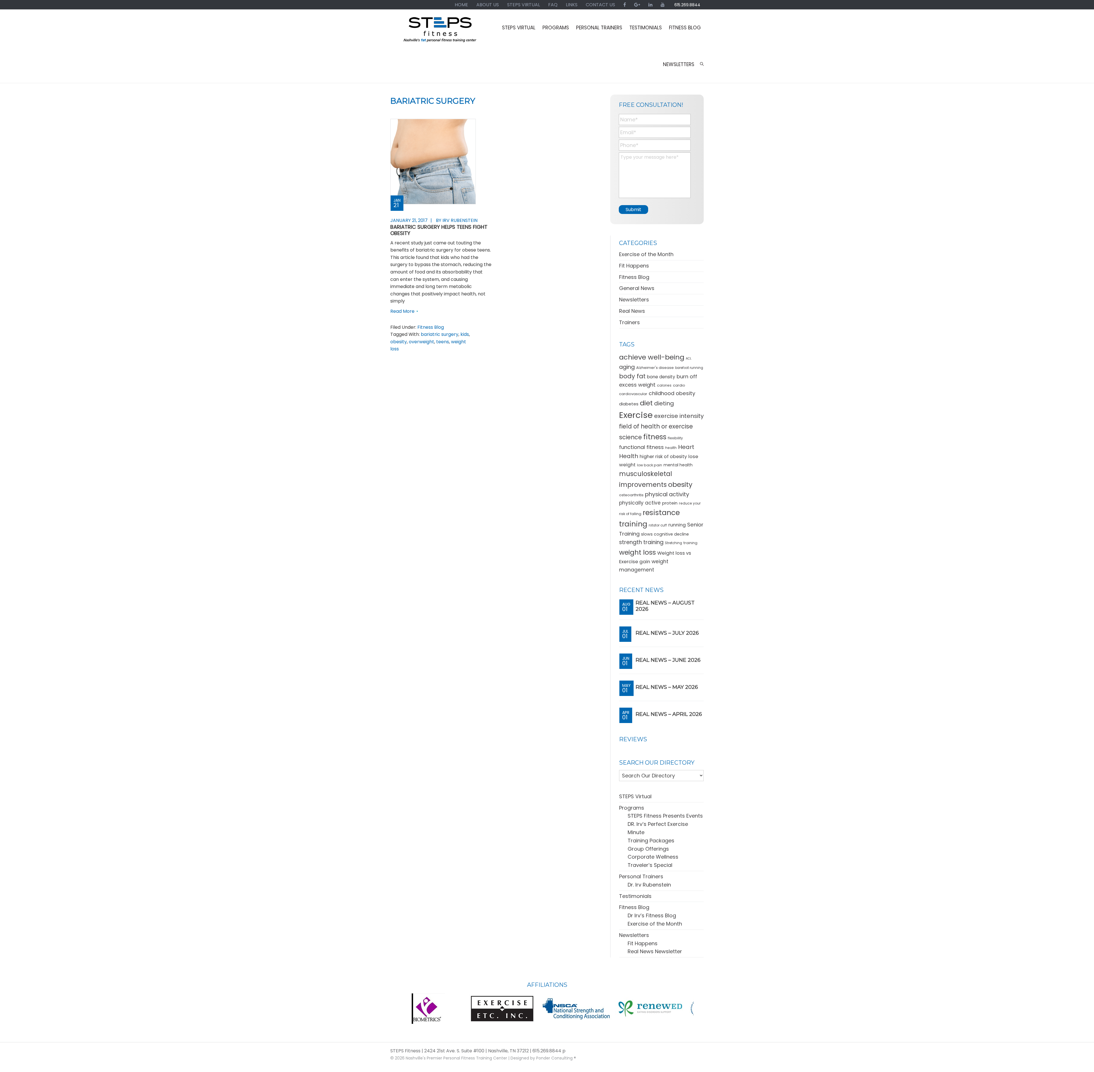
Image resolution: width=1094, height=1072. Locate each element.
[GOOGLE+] (637, 4)
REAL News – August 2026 (665, 606)
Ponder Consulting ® (556, 1058)
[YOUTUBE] (662, 4)
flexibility (675, 438)
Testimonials (635, 896)
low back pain (649, 465)
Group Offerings (648, 848)
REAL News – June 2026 (668, 660)
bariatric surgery (439, 334)
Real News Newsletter (655, 951)
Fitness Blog (430, 327)
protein (669, 503)
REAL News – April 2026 (669, 714)
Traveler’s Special (650, 865)
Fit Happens (634, 265)
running (677, 525)
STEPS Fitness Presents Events (665, 815)
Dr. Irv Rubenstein (649, 884)
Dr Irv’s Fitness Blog (652, 915)
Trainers (629, 322)
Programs (631, 807)
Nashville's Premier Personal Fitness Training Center (456, 1058)
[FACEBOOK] (624, 4)
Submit (633, 209)
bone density (661, 377)
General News (636, 288)
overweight (421, 341)
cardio (679, 385)
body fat (632, 376)
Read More (402, 311)
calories (664, 385)
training (690, 542)
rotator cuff (658, 525)
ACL (688, 358)
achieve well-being (651, 357)
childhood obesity (672, 393)
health (671, 447)
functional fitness (641, 447)
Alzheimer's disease (655, 367)
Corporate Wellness (653, 856)
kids (464, 334)
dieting (664, 403)
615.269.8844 (687, 5)
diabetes (628, 404)
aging (627, 367)
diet (646, 403)
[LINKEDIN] (650, 4)
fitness (654, 437)
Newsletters (634, 299)
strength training (641, 542)
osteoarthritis (631, 495)
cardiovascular (633, 394)
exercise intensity (679, 416)
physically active (640, 502)
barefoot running (689, 367)
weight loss (637, 552)
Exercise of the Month (646, 254)
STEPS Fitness (440, 32)
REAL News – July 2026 (667, 633)
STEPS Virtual (635, 796)
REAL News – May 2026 (667, 687)
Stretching (673, 543)
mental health (678, 465)
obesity (398, 341)
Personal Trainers (641, 876)
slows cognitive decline (665, 534)
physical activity (667, 494)
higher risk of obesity (663, 456)
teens (442, 341)
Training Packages (651, 840)
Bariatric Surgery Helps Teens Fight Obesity (438, 230)
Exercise (636, 415)
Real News (632, 311)
